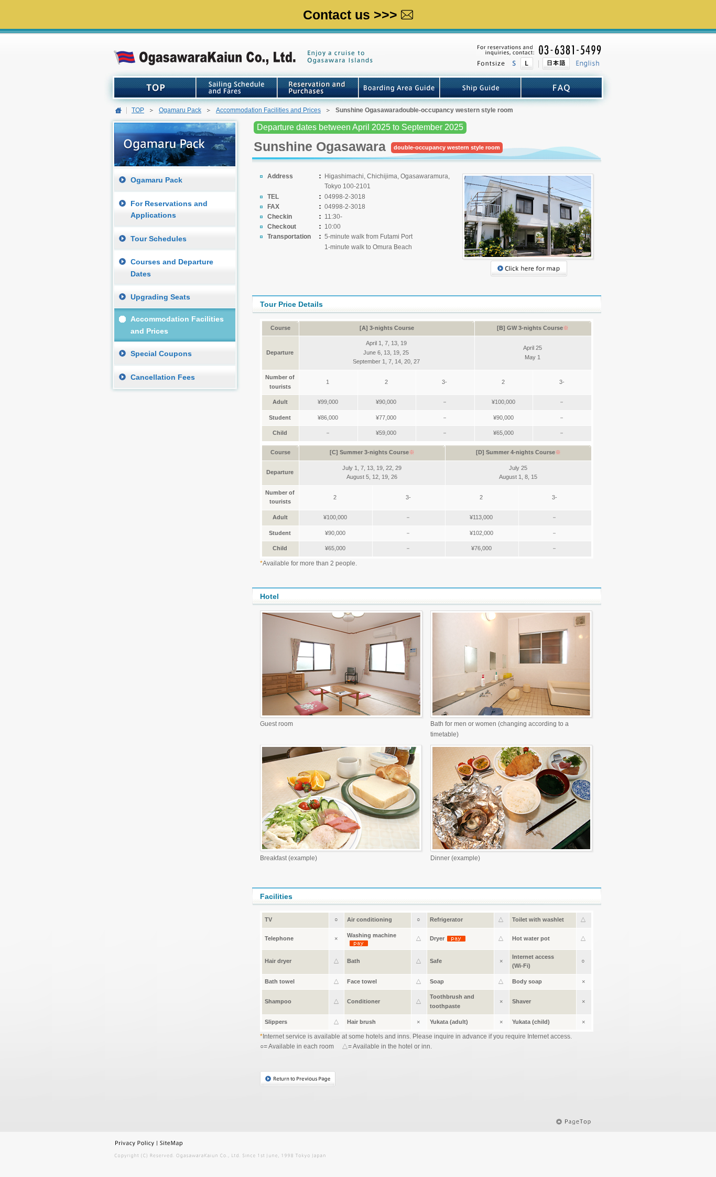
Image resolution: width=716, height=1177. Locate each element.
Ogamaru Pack (180, 110)
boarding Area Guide (399, 88)
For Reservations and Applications (169, 209)
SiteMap (189, 1143)
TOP (155, 88)
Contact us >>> (350, 14)
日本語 (554, 63)
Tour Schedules (159, 238)
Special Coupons (161, 353)
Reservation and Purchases (318, 88)
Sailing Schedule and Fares (236, 88)
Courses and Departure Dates (172, 267)
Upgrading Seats (160, 297)
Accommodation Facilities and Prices (268, 110)
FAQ (561, 88)
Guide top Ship (480, 88)
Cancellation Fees (163, 377)
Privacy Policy (135, 1143)
